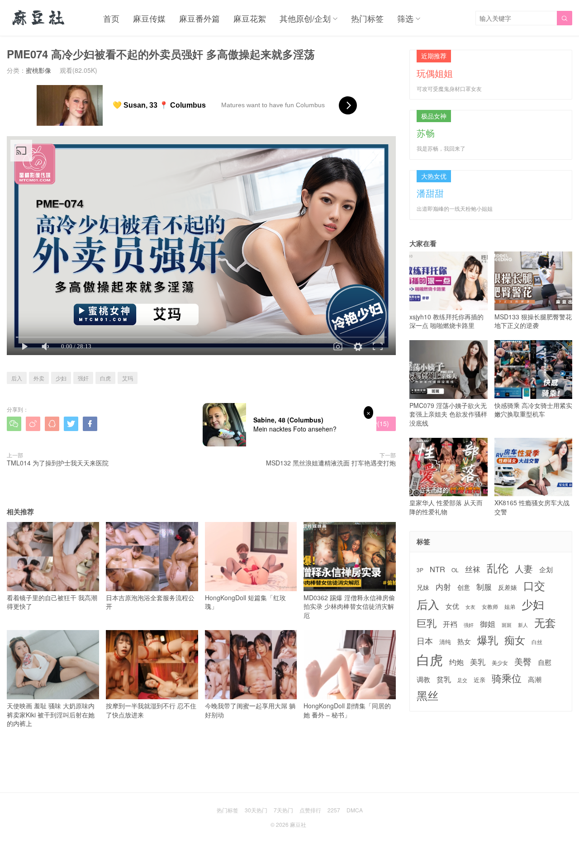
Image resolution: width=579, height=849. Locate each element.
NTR (437, 569)
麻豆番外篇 (199, 18)
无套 (545, 622)
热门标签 (367, 18)
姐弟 (509, 606)
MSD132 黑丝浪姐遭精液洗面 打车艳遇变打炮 (331, 462)
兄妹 (423, 587)
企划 (546, 569)
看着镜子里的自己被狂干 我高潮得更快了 (52, 602)
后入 (16, 378)
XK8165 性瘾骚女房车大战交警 (532, 507)
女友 (470, 606)
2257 (333, 810)
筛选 (405, 18)
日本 (425, 640)
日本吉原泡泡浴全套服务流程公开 (150, 602)
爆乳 (487, 640)
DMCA (354, 810)
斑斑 (507, 624)
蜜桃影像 (38, 70)
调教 (423, 679)
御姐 (487, 623)
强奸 (83, 378)
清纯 (445, 642)
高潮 (534, 679)
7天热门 (283, 810)
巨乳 (427, 623)
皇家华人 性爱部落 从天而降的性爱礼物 (446, 507)
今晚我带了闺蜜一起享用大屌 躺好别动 (250, 710)
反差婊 (507, 587)
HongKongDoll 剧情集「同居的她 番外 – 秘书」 (347, 710)
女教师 (490, 606)
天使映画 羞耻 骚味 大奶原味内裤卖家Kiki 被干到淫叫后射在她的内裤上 (51, 714)
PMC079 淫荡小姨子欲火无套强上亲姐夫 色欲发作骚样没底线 (448, 414)
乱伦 (497, 567)
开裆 (450, 624)
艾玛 (127, 378)
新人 (523, 625)
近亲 (479, 680)
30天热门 (256, 810)
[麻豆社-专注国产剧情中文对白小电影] (39, 18)
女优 (452, 606)
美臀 (523, 661)
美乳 (477, 662)
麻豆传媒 (149, 18)
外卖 (38, 378)
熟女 (464, 641)
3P (420, 570)
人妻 (524, 568)
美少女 (500, 663)
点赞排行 (310, 810)
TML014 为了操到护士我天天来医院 (58, 462)
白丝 (537, 641)
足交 (462, 680)
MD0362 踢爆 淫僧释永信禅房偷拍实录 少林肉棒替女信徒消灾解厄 (349, 606)
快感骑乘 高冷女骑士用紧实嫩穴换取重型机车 (533, 409)
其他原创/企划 (305, 18)
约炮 (456, 662)
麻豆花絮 (249, 18)
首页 (111, 18)
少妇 (61, 378)
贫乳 (444, 679)
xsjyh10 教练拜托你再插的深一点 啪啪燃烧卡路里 (446, 321)
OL (455, 570)
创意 (463, 587)
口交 (534, 585)
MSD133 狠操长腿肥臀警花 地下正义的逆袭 (533, 321)
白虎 (105, 378)
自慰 (544, 662)
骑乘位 (507, 678)
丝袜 (472, 569)
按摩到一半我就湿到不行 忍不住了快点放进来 (151, 710)
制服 (484, 586)
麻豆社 (298, 824)
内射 (443, 586)
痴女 (514, 640)
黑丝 (427, 695)
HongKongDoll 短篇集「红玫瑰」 (245, 602)
